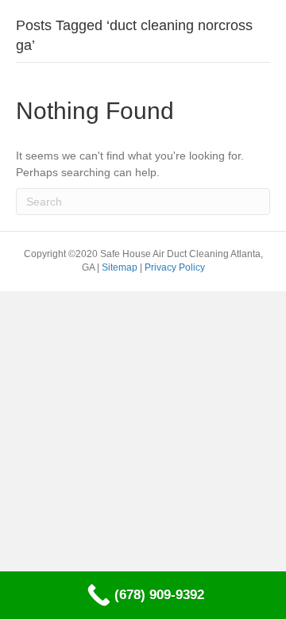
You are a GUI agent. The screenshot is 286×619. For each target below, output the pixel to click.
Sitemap (121, 267)
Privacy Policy (175, 267)
